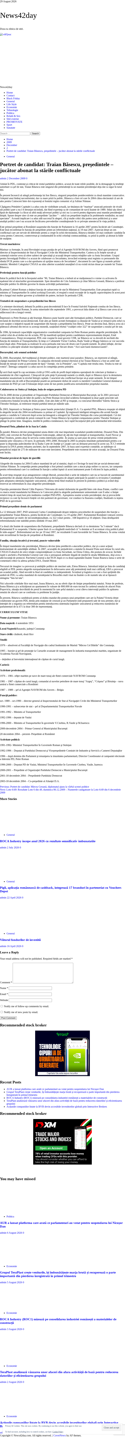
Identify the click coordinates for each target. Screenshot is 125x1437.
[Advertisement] (62, 60)
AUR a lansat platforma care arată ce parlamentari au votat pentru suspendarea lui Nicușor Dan (55, 1089)
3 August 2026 (15, 1329)
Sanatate (11, 127)
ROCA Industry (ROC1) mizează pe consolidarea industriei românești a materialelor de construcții (57, 1097)
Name (4, 988)
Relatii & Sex (13, 116)
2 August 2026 (15, 1382)
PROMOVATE (14, 121)
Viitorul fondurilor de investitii (20, 940)
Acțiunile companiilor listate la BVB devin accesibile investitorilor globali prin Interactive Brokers (57, 1106)
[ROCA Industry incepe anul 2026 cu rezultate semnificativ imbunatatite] (24, 829)
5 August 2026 (15, 1282)
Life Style (12, 104)
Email (4, 994)
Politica (10, 113)
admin (3, 178)
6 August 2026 (15, 1232)
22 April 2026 (14, 897)
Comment (6, 982)
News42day (18, 15)
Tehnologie (12, 110)
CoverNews (59, 1435)
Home (10, 92)
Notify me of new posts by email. (21, 1012)
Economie (12, 107)
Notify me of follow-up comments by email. (26, 1006)
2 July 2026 (13, 847)
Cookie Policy (57, 1432)
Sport (9, 124)
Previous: (44, 786)
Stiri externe (13, 119)
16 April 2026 (14, 946)
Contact (10, 95)
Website (4, 1000)
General (11, 101)
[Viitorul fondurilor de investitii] (24, 928)
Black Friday (13, 98)
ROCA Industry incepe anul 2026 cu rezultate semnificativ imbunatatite (47, 841)
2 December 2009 (16, 178)
